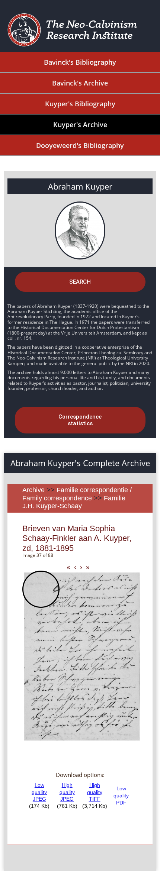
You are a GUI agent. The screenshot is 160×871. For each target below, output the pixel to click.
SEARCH (80, 281)
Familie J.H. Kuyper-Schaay (73, 502)
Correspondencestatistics (80, 420)
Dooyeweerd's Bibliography (80, 145)
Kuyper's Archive (80, 124)
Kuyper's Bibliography (80, 103)
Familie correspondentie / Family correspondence (77, 494)
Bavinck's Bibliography (80, 62)
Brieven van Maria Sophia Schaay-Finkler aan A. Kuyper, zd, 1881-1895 (76, 538)
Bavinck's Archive (80, 82)
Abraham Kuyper (80, 186)
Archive (33, 490)
